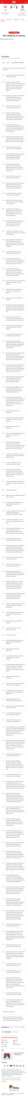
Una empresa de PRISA (14, 1087)
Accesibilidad (4, 1081)
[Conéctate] (26, 2)
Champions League (19, 1027)
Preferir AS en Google (18, 62)
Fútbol (11, 1027)
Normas (16, 1032)
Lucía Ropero (5, 56)
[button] (3, 62)
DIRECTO (2, 19)
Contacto (3, 1077)
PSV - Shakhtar (14, 32)
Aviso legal (9, 1077)
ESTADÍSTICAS (16, 19)
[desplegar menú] (2, 2)
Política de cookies (5, 1079)
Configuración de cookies (15, 1079)
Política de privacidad (16, 1077)
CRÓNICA (23, 19)
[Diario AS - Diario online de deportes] (14, 2)
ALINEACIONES (9, 19)
